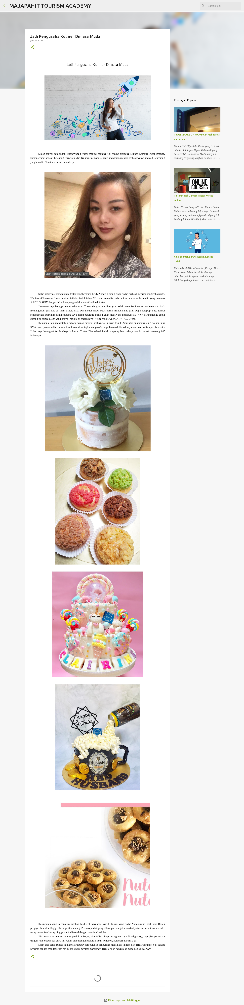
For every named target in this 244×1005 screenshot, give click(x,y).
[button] (32, 47)
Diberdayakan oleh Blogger (124, 1000)
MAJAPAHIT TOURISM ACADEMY (50, 6)
